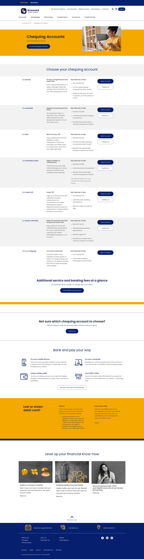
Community (72, 9)
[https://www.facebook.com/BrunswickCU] (102, 538)
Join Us (43, 538)
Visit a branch (109, 528)
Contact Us (45, 540)
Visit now (96, 493)
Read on (23, 496)
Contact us (105, 87)
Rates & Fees (84, 9)
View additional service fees (70, 290)
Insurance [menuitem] (76, 17)
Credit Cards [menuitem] (90, 17)
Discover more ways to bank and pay (72, 387)
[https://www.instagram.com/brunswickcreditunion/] (111, 538)
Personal (24, 2)
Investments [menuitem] (62, 17)
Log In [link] (121, 9)
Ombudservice (48, 550)
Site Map (59, 550)
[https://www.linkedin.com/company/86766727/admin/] (107, 538)
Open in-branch (105, 252)
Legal (31, 550)
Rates (61, 538)
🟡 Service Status (58, 9)
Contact (105, 9)
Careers (25, 540)
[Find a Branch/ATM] (116, 9)
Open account (105, 81)
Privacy (38, 550)
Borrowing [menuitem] (48, 17)
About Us (25, 538)
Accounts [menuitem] (22, 17)
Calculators (95, 9)
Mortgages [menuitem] (35, 17)
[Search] (112, 9)
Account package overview (38, 46)
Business (34, 2)
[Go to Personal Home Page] (32, 11)
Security (24, 550)
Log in (97, 423)
